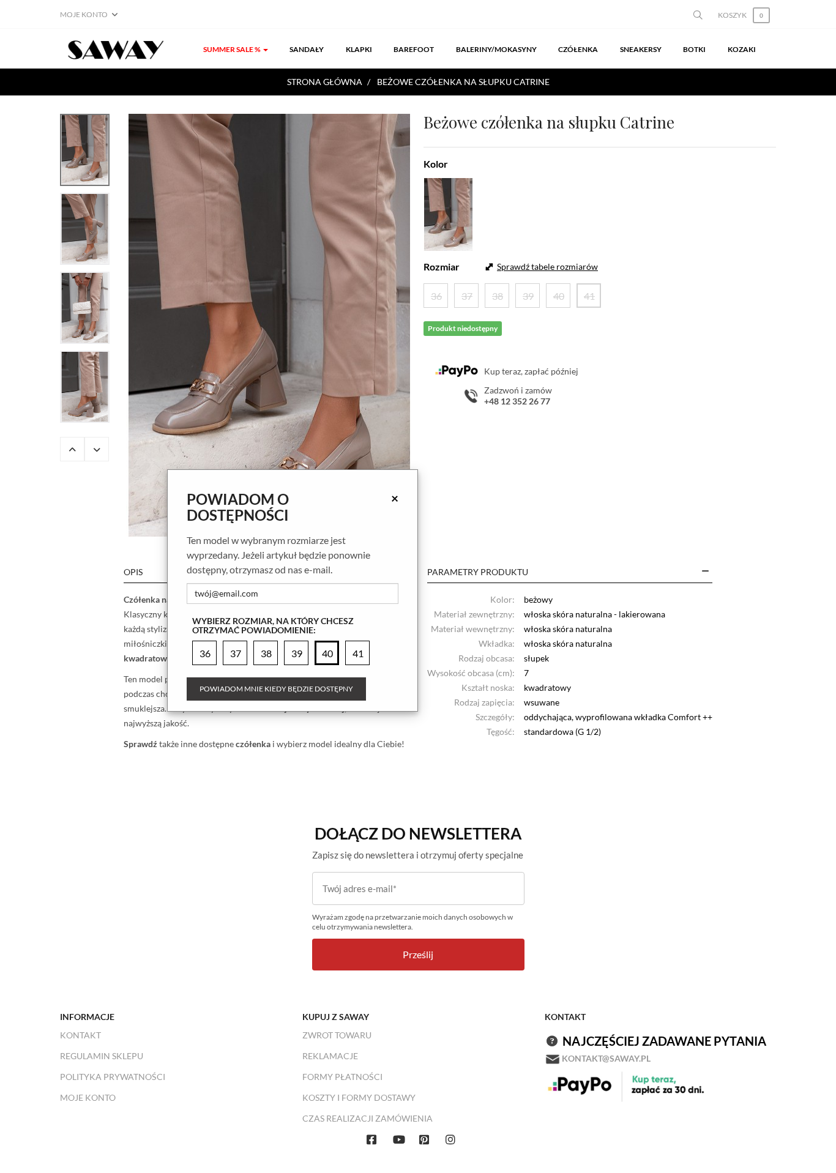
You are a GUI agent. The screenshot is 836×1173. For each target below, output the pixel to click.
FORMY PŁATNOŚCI (342, 1076)
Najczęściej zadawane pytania (664, 1041)
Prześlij (418, 954)
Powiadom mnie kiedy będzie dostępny (276, 688)
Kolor (436, 163)
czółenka (253, 744)
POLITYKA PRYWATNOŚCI (112, 1076)
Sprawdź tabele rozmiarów (547, 266)
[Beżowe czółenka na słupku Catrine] (269, 325)
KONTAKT (80, 1035)
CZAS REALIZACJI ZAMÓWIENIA (367, 1118)
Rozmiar (442, 266)
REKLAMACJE (330, 1056)
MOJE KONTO (88, 1097)
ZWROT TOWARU (336, 1035)
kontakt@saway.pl (606, 1058)
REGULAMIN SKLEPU (101, 1056)
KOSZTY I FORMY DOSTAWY (359, 1097)
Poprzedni (72, 449)
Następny (96, 449)
